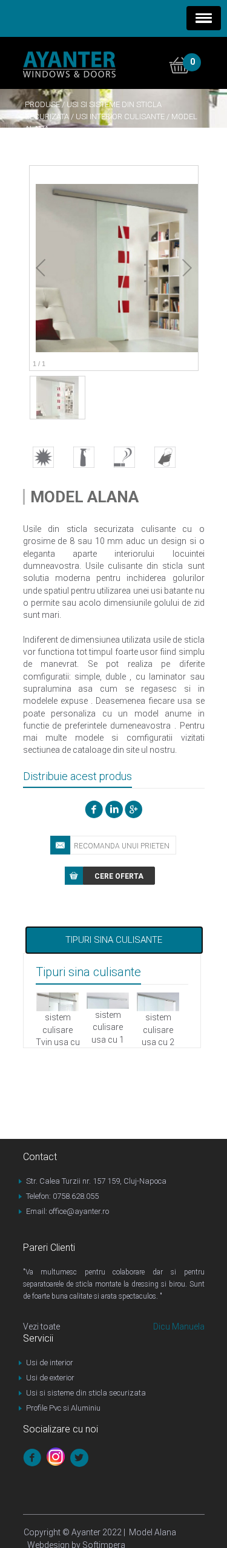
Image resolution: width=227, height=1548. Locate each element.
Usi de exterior (50, 1377)
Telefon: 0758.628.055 (62, 1196)
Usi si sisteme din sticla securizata (86, 1392)
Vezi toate (41, 1326)
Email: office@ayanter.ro (67, 1211)
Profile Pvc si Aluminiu (63, 1407)
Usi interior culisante (120, 116)
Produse (42, 104)
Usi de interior (49, 1362)
